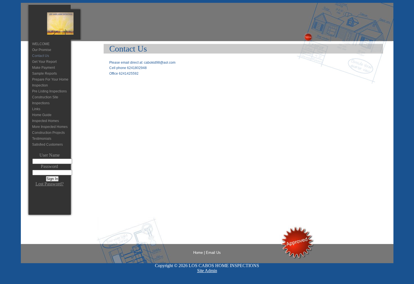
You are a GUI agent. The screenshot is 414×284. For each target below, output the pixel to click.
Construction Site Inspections (45, 100)
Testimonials (41, 139)
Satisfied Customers (47, 145)
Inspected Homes (45, 121)
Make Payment (43, 68)
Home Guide (42, 115)
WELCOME (41, 44)
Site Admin (207, 270)
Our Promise (41, 50)
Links (36, 109)
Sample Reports (44, 74)
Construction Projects (48, 133)
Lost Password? (49, 183)
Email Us (213, 252)
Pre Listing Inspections (49, 91)
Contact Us (40, 56)
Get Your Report (44, 62)
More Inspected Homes (50, 127)
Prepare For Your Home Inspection (50, 82)
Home (198, 252)
